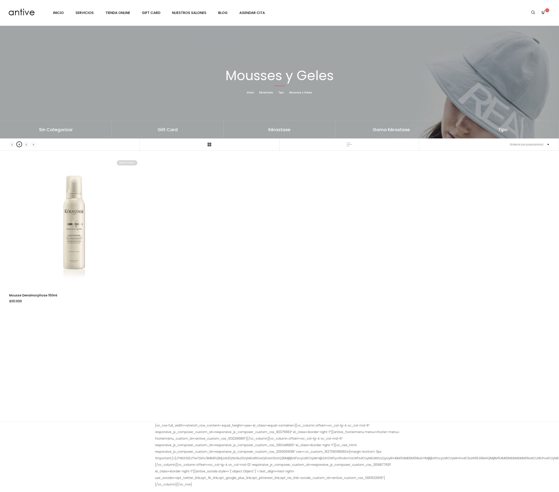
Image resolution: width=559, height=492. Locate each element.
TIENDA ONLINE (117, 12)
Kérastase (266, 92)
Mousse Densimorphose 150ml (33, 295)
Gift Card (168, 130)
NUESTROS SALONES (189, 12)
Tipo (281, 92)
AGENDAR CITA (252, 12)
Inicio (250, 92)
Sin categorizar (56, 130)
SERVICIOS (85, 12)
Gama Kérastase (391, 130)
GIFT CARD (151, 12)
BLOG (223, 12)
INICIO (58, 12)
